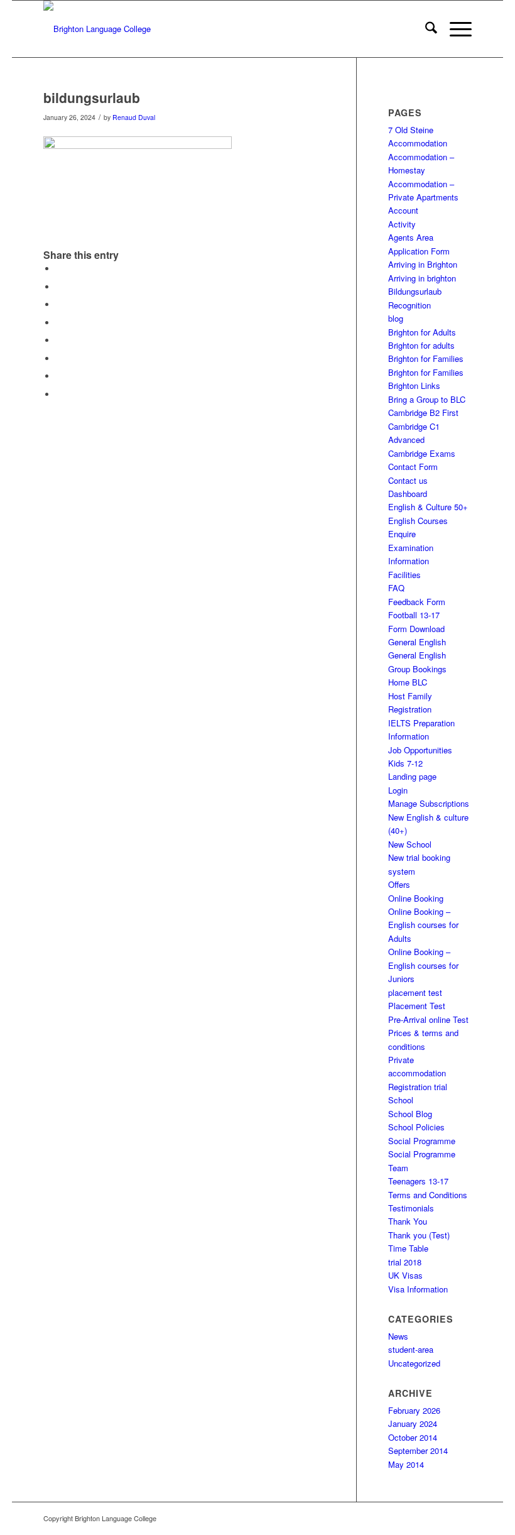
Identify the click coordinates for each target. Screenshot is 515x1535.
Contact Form (413, 467)
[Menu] (454, 29)
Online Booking (415, 898)
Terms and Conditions (427, 1195)
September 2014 (418, 1450)
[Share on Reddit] (59, 376)
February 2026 (414, 1410)
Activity (402, 224)
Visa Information (418, 1289)
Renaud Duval (133, 117)
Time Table (408, 1248)
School (400, 1100)
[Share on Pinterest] (59, 304)
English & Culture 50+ (428, 507)
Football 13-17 (414, 615)
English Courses (418, 521)
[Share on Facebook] (59, 269)
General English (417, 642)
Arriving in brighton (422, 278)
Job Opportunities (420, 750)
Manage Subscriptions (428, 803)
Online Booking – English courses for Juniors (423, 965)
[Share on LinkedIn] (59, 323)
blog (395, 318)
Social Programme (421, 1141)
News (398, 1336)
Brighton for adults (421, 345)
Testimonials (411, 1208)
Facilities (404, 575)
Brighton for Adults (422, 332)
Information (408, 736)
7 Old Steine (410, 130)
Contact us (408, 480)
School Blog (410, 1114)
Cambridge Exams (421, 453)
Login (398, 790)
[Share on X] (59, 287)
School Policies (416, 1127)
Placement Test (416, 1006)
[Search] (425, 29)
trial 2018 (404, 1262)
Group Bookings (417, 669)
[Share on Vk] (59, 358)
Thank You (407, 1221)
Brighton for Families (426, 358)
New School (409, 844)
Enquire (402, 534)
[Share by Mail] (59, 394)
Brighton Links (414, 385)
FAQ (396, 588)
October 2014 (412, 1437)
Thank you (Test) (419, 1235)
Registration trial (417, 1087)
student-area (410, 1349)
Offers (399, 884)
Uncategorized (414, 1363)
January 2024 (412, 1423)
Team (398, 1168)
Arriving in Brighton (422, 264)
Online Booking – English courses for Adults (423, 924)
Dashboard (407, 494)
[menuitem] (425, 29)
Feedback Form (416, 602)
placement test (415, 992)
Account (403, 210)
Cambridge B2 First (423, 412)
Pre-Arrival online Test (428, 1019)
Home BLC (407, 682)
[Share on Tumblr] (59, 340)
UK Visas (405, 1275)
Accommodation (417, 143)
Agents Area (410, 237)
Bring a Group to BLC (426, 399)
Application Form (419, 251)
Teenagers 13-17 (418, 1181)
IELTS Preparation (421, 723)
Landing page (412, 776)
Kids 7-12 (405, 763)
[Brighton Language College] (97, 29)
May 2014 (406, 1464)
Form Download (416, 629)
